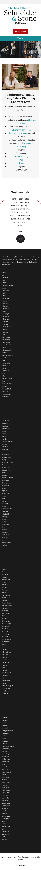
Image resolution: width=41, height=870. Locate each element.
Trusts (21, 163)
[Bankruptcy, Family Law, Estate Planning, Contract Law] (20, 77)
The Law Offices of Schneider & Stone (22, 857)
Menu (21, 38)
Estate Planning (21, 156)
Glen (20, 231)
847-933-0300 (20, 31)
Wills (22, 160)
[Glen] (20, 238)
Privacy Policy (20, 865)
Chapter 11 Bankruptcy (21, 130)
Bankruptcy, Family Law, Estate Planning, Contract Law (20, 98)
